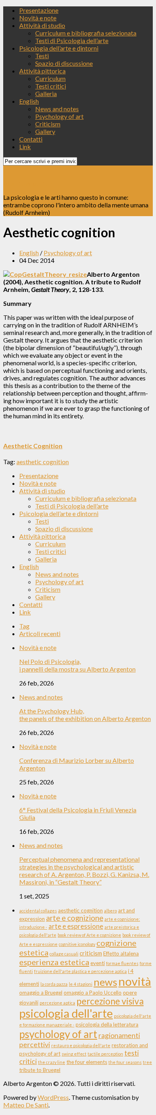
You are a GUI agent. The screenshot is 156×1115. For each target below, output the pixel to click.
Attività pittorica (42, 71)
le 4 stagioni (80, 984)
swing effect (74, 1053)
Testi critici (50, 86)
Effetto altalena (121, 953)
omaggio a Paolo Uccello (93, 992)
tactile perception (105, 1053)
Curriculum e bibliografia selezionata (85, 33)
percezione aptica (57, 1002)
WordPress (53, 1097)
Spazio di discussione (64, 63)
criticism (91, 953)
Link (25, 146)
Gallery (45, 131)
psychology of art (58, 1034)
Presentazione (38, 10)
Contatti (30, 139)
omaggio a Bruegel (40, 992)
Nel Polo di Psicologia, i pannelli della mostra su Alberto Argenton (77, 665)
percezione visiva (110, 1001)
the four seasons (125, 1062)
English (29, 101)
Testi (42, 55)
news (105, 982)
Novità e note (37, 18)
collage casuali (64, 953)
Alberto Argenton (27, 183)
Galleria (46, 93)
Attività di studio (42, 25)
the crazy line (51, 1062)
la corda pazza (54, 984)
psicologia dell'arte (66, 1013)
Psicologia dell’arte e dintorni (58, 48)
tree (147, 1062)
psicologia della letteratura (107, 1024)
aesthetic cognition (42, 461)
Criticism (47, 124)
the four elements (86, 1062)
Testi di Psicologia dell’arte (71, 40)
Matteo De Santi (25, 1105)
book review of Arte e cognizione (89, 935)
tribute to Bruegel (39, 1070)
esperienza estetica (54, 962)
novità (134, 981)
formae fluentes (122, 963)
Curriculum (50, 78)
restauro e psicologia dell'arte (80, 1045)
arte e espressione (75, 926)
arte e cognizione (74, 918)
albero (110, 910)
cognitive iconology (77, 944)
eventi (97, 963)
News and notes (57, 108)
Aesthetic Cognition (32, 445)
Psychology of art (59, 116)
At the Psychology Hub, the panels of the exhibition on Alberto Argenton (85, 714)
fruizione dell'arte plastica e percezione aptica (80, 971)
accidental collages (38, 910)
